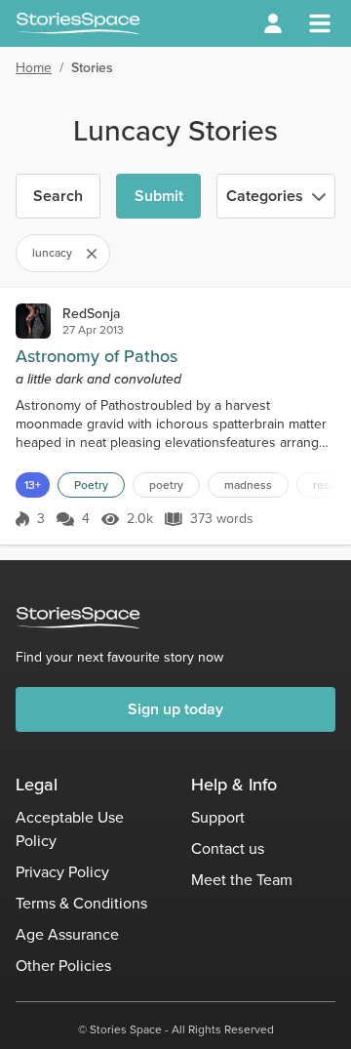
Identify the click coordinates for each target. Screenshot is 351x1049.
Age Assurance (67, 934)
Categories (264, 195)
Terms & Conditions (81, 903)
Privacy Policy (62, 872)
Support (218, 817)
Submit (159, 195)
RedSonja (91, 313)
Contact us (227, 848)
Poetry (91, 485)
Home (34, 68)
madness (248, 485)
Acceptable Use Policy (70, 829)
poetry (166, 485)
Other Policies (63, 965)
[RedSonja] (33, 321)
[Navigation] (319, 23)
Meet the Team (241, 879)
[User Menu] (273, 23)
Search (58, 195)
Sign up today (175, 709)
